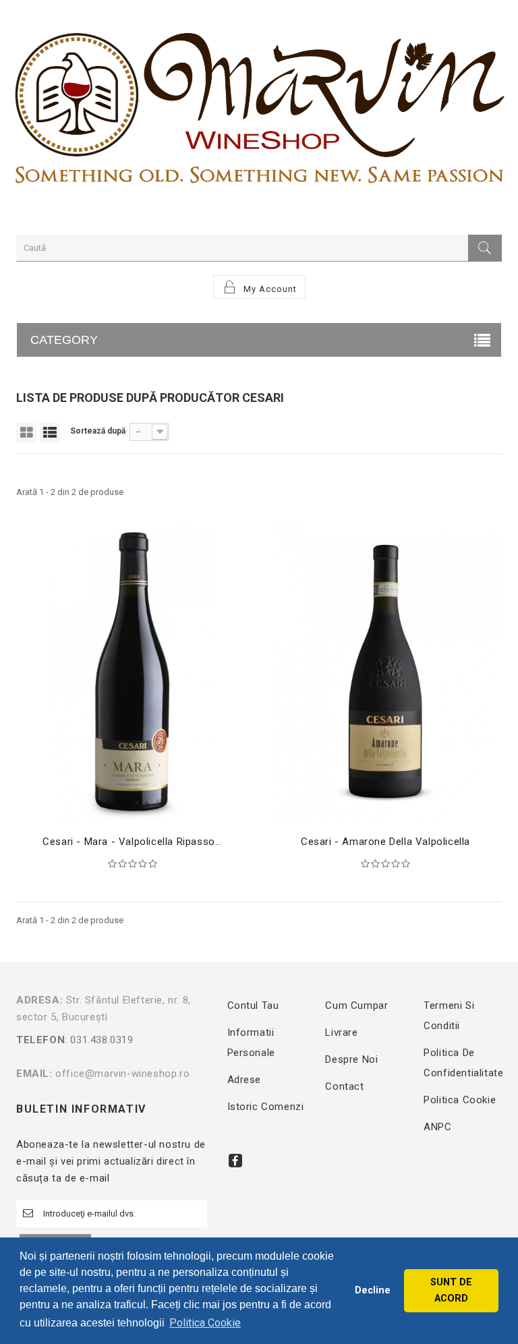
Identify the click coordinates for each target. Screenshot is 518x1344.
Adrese (244, 1080)
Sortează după (97, 431)
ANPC (437, 1127)
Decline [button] (373, 1290)
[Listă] (50, 433)
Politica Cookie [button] (205, 1322)
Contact (344, 1086)
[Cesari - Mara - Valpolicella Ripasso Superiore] (132, 671)
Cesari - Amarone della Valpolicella (385, 842)
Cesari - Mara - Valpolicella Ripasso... (132, 842)
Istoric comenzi (265, 1107)
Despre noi (351, 1059)
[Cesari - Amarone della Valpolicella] (385, 671)
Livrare (341, 1032)
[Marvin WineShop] (259, 114)
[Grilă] (26, 433)
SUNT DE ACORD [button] (451, 1290)
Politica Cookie (460, 1100)
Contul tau (253, 1005)
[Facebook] (235, 1160)
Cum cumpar (356, 1005)
